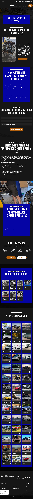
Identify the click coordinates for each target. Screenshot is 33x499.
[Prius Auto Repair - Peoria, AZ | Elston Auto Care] (6, 438)
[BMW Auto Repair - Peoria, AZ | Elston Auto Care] (6, 336)
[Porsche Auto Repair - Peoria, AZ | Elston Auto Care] (26, 428)
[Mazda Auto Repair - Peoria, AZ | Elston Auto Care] (16, 407)
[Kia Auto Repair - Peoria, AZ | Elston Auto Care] (26, 387)
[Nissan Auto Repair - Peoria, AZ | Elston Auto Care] (26, 418)
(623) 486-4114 (18, 1)
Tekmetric (31, 496)
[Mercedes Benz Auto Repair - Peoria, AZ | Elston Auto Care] (26, 407)
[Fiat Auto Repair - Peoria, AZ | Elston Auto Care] (16, 357)
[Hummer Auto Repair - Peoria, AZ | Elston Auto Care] (16, 377)
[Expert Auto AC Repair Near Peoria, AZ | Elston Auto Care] (5, 283)
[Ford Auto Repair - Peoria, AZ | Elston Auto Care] (26, 357)
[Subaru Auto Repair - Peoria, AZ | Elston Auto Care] (6, 448)
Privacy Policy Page (2, 493)
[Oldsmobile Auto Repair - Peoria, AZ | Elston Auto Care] (6, 428)
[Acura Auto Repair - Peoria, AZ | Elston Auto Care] (6, 326)
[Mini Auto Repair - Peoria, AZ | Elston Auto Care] (6, 418)
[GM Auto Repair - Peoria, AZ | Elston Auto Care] (26, 367)
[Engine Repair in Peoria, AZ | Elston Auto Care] (20, 283)
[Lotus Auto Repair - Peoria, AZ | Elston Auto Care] (6, 407)
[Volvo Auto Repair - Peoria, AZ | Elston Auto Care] (6, 458)
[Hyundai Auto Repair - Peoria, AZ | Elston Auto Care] (26, 377)
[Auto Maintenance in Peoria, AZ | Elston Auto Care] (27, 283)
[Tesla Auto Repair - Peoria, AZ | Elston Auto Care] (26, 458)
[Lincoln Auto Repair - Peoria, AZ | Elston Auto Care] (26, 397)
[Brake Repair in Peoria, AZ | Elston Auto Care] (13, 283)
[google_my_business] (29, 477)
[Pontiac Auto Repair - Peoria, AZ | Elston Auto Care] (16, 428)
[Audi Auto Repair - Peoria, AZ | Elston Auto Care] (26, 326)
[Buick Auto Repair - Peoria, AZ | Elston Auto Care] (16, 336)
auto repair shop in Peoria (23, 231)
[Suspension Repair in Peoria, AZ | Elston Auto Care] (20, 294)
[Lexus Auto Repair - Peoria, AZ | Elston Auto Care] (16, 397)
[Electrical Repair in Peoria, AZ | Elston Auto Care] (13, 294)
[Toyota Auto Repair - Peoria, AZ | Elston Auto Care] (16, 448)
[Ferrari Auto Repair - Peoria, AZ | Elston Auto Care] (6, 357)
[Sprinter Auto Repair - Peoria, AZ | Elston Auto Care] (16, 458)
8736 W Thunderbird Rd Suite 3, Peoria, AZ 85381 (7, 1)
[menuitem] (8, 5)
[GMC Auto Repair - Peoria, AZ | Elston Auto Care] (16, 367)
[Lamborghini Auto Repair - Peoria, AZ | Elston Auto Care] (6, 397)
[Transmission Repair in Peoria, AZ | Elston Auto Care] (5, 294)
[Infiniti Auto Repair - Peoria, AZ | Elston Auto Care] (6, 387)
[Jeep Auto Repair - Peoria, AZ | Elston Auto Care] (16, 387)
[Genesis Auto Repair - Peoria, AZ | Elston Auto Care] (6, 367)
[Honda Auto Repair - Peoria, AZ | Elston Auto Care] (6, 377)
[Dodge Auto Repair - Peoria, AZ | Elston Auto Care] (26, 346)
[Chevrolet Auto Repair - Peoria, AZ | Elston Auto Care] (6, 346)
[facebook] (25, 477)
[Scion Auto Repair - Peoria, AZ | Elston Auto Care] (26, 438)
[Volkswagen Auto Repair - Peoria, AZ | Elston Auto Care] (26, 448)
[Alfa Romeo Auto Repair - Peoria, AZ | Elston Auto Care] (16, 326)
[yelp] (27, 477)
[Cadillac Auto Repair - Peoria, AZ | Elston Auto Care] (26, 336)
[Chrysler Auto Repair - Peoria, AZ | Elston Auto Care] (16, 346)
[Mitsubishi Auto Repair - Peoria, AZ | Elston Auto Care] (16, 418)
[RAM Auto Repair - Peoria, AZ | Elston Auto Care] (16, 438)
